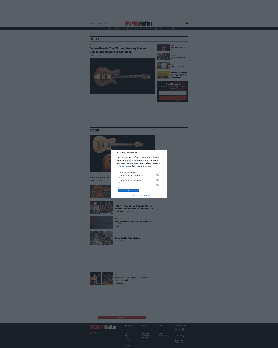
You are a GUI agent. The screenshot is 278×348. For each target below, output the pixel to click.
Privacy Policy (147, 195)
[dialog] (139, 174)
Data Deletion (131, 195)
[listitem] (139, 172)
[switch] (157, 175)
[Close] (164, 152)
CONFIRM (128, 190)
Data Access (139, 195)
